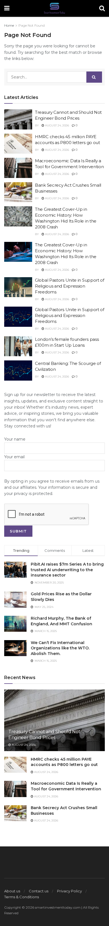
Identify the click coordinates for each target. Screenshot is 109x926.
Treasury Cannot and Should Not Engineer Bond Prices (44, 734)
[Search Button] (94, 77)
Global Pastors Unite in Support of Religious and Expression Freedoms (69, 286)
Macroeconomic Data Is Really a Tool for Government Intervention (66, 786)
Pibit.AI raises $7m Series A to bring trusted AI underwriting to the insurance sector (67, 570)
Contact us (38, 891)
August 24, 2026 (56, 125)
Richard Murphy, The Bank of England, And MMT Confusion (61, 621)
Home (9, 25)
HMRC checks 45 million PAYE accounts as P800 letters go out (64, 762)
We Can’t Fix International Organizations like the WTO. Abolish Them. (60, 648)
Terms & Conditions (21, 897)
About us (12, 891)
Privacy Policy (69, 891)
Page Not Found (31, 25)
